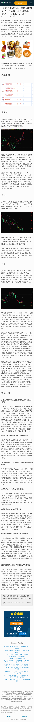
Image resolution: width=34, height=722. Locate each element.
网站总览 (9, 716)
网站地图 (24, 716)
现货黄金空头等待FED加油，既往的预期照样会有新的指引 (17, 668)
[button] (31, 3)
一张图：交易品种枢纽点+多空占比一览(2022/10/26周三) (17, 680)
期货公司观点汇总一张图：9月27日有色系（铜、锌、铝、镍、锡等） (17, 672)
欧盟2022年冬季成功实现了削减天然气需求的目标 (17, 665)
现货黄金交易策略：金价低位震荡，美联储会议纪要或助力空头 (17, 651)
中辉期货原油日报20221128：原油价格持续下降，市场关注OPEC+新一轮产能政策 (17, 676)
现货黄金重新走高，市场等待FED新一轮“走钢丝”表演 (17, 661)
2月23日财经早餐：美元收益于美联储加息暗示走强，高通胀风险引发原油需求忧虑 (17, 655)
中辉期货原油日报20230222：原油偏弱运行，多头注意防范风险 (17, 647)
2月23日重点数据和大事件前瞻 (17, 658)
